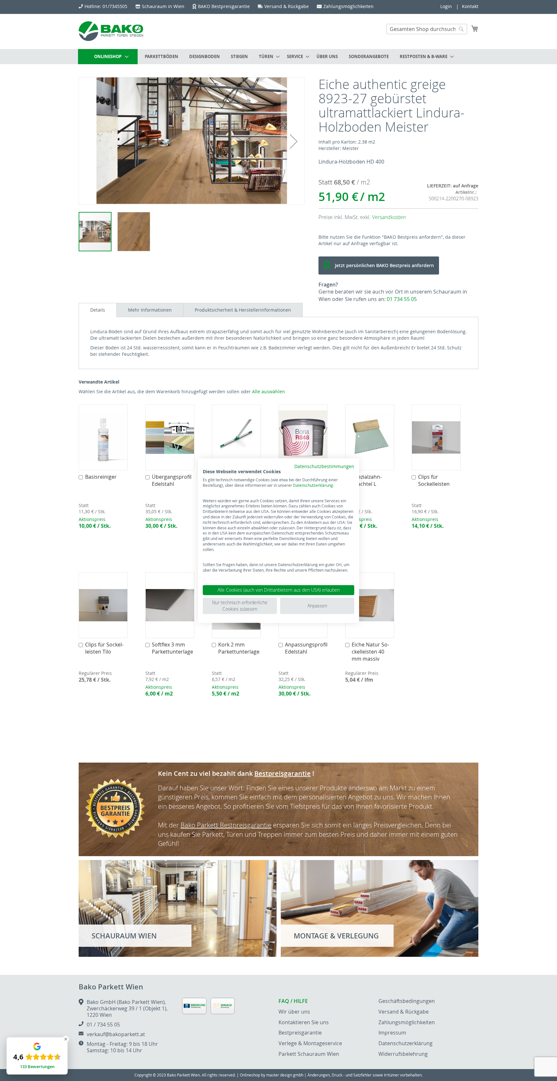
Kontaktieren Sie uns (303, 1022)
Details (97, 310)
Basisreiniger (101, 476)
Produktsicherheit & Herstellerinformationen (243, 310)
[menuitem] (107, 56)
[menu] (278, 56)
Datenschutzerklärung (313, 485)
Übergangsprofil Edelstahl (171, 480)
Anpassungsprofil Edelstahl (306, 648)
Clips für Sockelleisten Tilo (104, 648)
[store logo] (111, 31)
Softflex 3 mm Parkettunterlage (172, 648)
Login (446, 6)
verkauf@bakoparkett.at (116, 1034)
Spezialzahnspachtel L (367, 480)
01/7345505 (115, 6)
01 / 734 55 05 (103, 1024)
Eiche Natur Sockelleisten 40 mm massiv (370, 651)
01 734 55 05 (402, 299)
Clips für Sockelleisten (434, 480)
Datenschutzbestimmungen (324, 466)
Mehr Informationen (150, 310)
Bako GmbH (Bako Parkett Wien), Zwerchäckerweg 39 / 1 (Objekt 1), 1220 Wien (127, 1008)
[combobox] (426, 29)
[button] (294, 141)
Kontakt (470, 6)
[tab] (98, 310)
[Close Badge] (66, 1039)
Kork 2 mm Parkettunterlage (238, 648)
